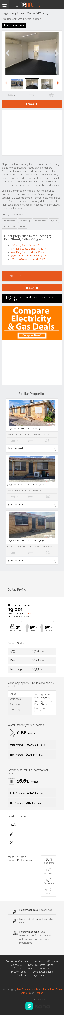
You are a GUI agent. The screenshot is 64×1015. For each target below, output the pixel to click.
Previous (6, 86)
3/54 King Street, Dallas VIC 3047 (28, 248)
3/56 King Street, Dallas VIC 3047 (28, 255)
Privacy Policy (18, 971)
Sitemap (18, 968)
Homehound (32, 4)
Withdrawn (53, 961)
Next (58, 86)
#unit (22, 226)
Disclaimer (22, 975)
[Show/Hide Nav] (4, 4)
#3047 (54, 221)
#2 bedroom (40, 221)
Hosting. (39, 993)
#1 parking (25, 221)
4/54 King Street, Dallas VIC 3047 (28, 252)
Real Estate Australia (27, 989)
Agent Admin (40, 975)
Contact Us (17, 965)
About (31, 968)
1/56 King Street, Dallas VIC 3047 (28, 245)
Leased (38, 961)
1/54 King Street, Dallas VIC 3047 (28, 259)
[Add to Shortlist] (54, 448)
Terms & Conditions (42, 971)
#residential (9, 226)
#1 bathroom (9, 221)
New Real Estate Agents (40, 965)
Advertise (45, 968)
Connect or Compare (17, 961)
